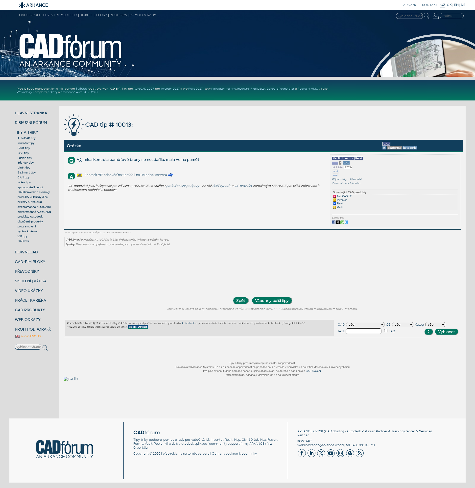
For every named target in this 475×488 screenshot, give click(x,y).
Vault (339, 207)
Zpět (240, 300)
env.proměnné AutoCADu (34, 212)
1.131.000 (81, 88)
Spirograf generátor (280, 88)
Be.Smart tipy (27, 172)
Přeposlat (356, 179)
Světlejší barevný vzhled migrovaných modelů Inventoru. (319, 309)
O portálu (140, 448)
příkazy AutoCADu (30, 202)
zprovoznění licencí (30, 187)
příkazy (52, 92)
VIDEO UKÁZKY (29, 290)
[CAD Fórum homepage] (71, 67)
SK (449, 5)
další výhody (221, 186)
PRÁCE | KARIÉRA (30, 300)
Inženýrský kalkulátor (251, 88)
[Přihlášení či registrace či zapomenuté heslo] (435, 19)
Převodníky (24, 92)
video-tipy (24, 182)
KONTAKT (430, 5)
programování (27, 226)
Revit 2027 (195, 88)
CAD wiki (23, 241)
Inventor (341, 199)
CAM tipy (23, 177)
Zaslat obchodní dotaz (346, 183)
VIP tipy (22, 236)
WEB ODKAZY (28, 319)
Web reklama (172, 454)
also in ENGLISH (31, 336)
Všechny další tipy (272, 300)
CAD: (341, 325)
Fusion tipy (25, 158)
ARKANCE (411, 5)
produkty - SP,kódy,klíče (33, 197)
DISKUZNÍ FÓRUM (31, 122)
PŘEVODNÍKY (27, 271)
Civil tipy (23, 153)
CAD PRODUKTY (30, 310)
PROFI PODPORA (31, 329)
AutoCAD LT (344, 196)
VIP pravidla (243, 186)
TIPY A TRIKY (26, 132)
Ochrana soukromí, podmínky (234, 454)
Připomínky (339, 179)
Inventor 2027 (170, 88)
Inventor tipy (26, 143)
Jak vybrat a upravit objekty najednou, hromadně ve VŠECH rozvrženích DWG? (221, 309)
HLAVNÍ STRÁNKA (31, 113)
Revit (339, 203)
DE (463, 5)
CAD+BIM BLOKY (30, 261)
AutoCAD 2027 (144, 88)
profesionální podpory (182, 186)
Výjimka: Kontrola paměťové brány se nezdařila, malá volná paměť (138, 159)
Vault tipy (24, 167)
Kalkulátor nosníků (223, 88)
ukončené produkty (30, 221)
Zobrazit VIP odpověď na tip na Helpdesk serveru (126, 175)
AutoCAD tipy (27, 138)
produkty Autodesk (30, 216)
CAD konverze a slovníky (33, 192)
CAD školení (313, 370)
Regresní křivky (308, 88)
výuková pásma (28, 231)
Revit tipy (24, 148)
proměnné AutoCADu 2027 (79, 92)
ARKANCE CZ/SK (310, 431)
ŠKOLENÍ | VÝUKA (31, 281)
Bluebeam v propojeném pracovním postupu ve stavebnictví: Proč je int (123, 244)
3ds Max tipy (26, 162)
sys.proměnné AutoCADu (34, 207)
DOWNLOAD (26, 252)
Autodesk (188, 323)
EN (456, 5)
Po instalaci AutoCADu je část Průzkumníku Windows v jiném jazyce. (124, 239)
